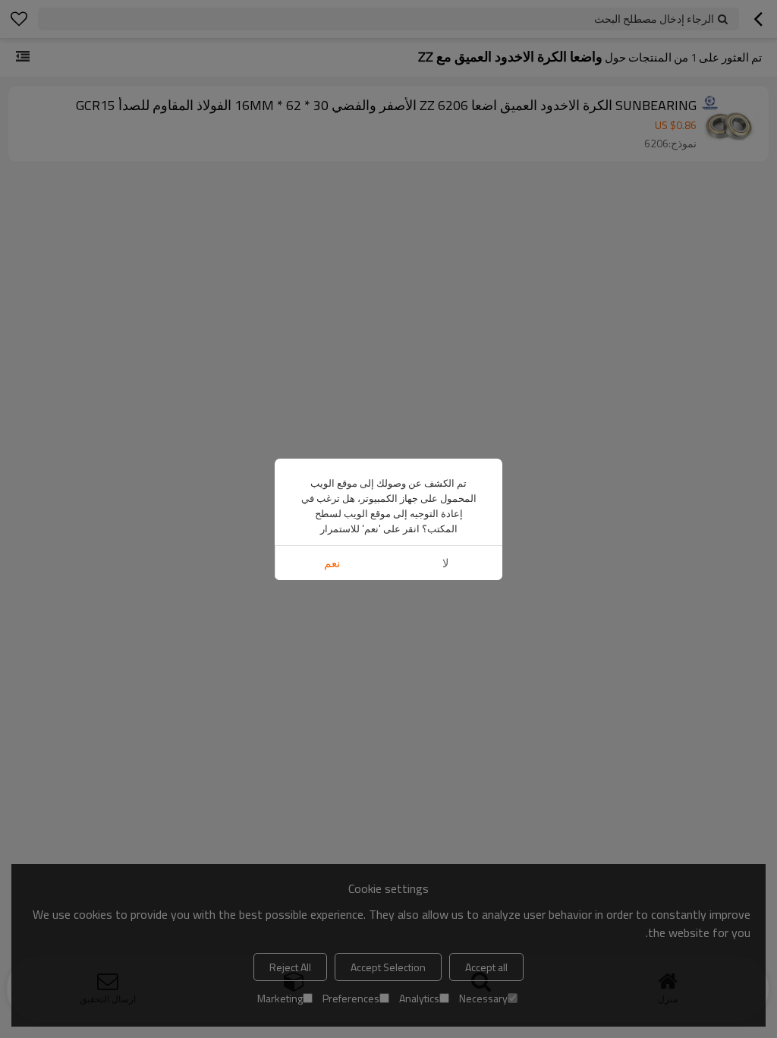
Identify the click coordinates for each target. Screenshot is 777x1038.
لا (445, 563)
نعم (332, 563)
